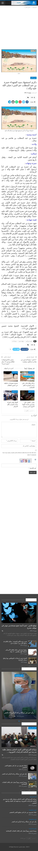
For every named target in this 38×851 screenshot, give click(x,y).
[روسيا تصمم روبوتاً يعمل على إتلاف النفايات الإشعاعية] (32, 784)
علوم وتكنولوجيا (14, 675)
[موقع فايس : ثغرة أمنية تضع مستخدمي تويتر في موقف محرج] (19, 613)
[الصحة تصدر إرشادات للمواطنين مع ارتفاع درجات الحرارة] (32, 660)
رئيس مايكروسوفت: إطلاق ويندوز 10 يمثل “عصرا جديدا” (7, 362)
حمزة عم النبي (29, 341)
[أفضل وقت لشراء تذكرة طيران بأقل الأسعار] (11, 395)
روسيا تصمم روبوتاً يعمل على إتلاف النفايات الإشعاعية (21, 831)
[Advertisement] (19, 28)
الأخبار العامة (33, 604)
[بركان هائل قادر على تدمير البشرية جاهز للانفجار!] (27, 376)
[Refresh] (35, 459)
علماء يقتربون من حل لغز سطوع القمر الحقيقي (23, 812)
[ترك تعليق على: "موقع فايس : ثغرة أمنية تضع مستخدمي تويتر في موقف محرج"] (2, 631)
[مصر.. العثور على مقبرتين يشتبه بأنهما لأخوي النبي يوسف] (27, 395)
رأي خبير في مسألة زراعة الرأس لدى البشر (14, 774)
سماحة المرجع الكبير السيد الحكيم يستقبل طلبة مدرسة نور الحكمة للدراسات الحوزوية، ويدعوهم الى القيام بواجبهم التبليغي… (20, 801)
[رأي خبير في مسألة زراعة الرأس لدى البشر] (32, 776)
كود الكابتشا (33, 468)
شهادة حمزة (21, 341)
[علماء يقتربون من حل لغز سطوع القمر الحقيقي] (32, 768)
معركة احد (14, 341)
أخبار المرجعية (32, 728)
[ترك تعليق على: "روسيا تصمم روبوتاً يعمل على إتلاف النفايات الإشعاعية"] (9, 716)
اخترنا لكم (33, 78)
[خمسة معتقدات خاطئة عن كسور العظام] (11, 376)
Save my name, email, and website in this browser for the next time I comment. (19, 454)
